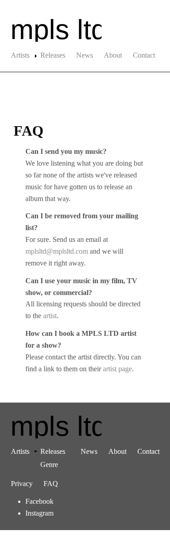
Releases (52, 55)
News (84, 55)
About (113, 55)
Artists (20, 55)
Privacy (22, 483)
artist (50, 316)
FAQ (51, 483)
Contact (144, 55)
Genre (49, 464)
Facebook (39, 501)
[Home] (85, 29)
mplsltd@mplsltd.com (56, 251)
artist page (117, 369)
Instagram (39, 513)
